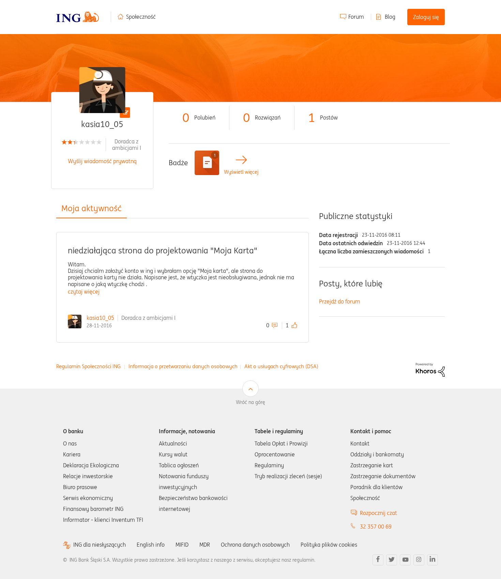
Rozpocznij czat (378, 513)
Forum (356, 16)
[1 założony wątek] (207, 163)
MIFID (182, 544)
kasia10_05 (100, 317)
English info (151, 544)
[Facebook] (378, 559)
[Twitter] (391, 559)
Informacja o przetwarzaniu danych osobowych (183, 366)
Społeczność (141, 16)
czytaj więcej (84, 291)
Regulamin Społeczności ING (88, 366)
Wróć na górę (250, 402)
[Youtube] (405, 559)
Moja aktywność (91, 208)
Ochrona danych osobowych (255, 544)
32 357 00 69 (376, 526)
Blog (390, 16)
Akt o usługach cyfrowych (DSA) (281, 366)
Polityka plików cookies (329, 544)
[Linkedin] (432, 559)
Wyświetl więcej (241, 172)
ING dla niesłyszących (99, 545)
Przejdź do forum (339, 301)
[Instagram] (418, 559)
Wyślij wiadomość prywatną (102, 161)
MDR (204, 544)
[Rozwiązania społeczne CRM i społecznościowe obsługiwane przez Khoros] (430, 369)
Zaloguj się (426, 17)
